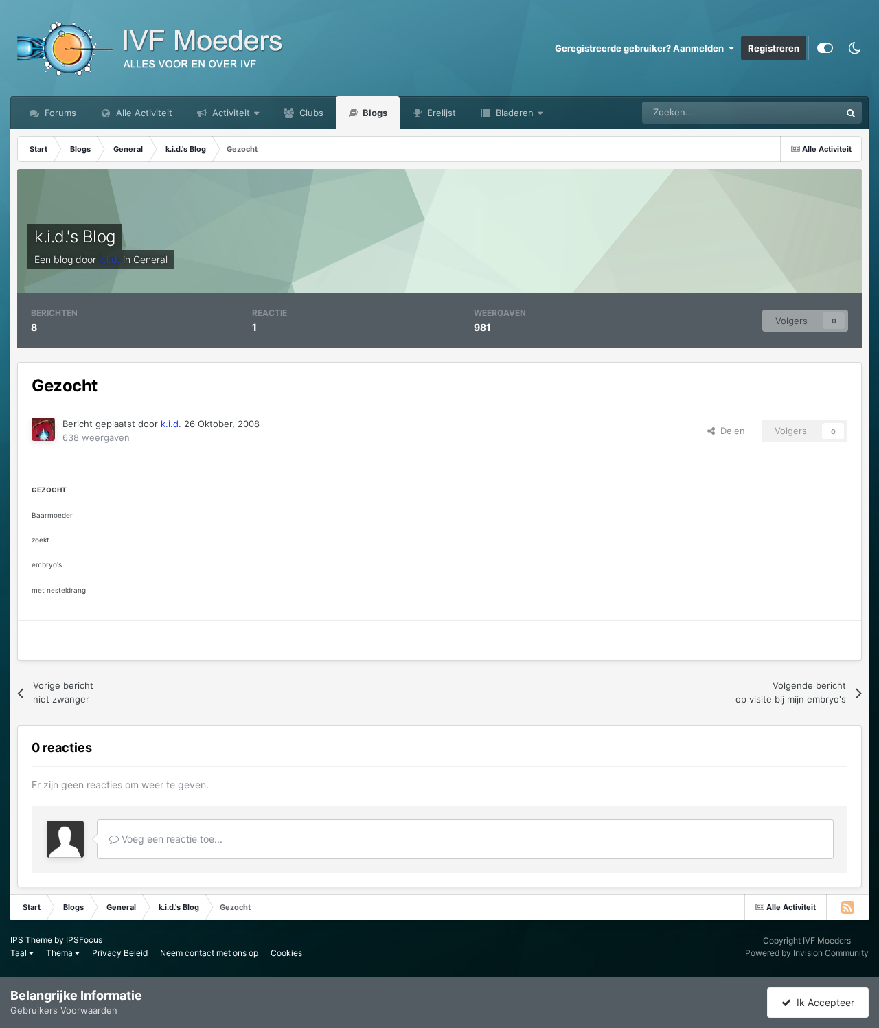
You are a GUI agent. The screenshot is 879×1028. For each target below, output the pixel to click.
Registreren (773, 48)
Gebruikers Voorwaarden (63, 1010)
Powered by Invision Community (807, 953)
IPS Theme (31, 940)
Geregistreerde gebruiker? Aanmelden (641, 48)
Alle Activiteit (142, 112)
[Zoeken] (851, 113)
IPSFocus (84, 940)
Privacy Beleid (120, 953)
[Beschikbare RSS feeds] (847, 907)
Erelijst (440, 112)
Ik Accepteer (822, 1002)
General (150, 259)
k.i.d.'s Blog (74, 237)
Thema (60, 953)
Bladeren (513, 112)
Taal (19, 953)
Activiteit (229, 112)
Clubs (310, 112)
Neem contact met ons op (209, 953)
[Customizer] (825, 48)
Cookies (286, 953)
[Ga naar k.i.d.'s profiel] (43, 429)
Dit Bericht (801, 112)
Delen (730, 430)
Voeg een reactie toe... (170, 839)
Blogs (374, 112)
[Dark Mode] (854, 48)
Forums (59, 112)
